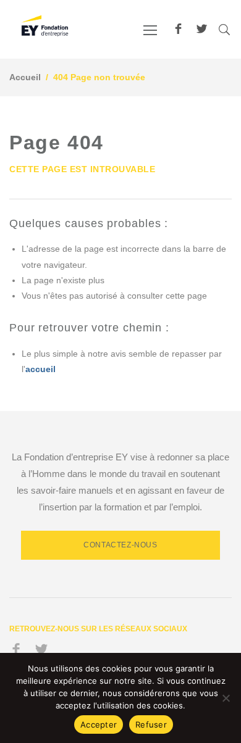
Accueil (25, 77)
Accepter (98, 724)
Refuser (151, 724)
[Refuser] (225, 698)
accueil (40, 369)
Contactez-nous (120, 545)
